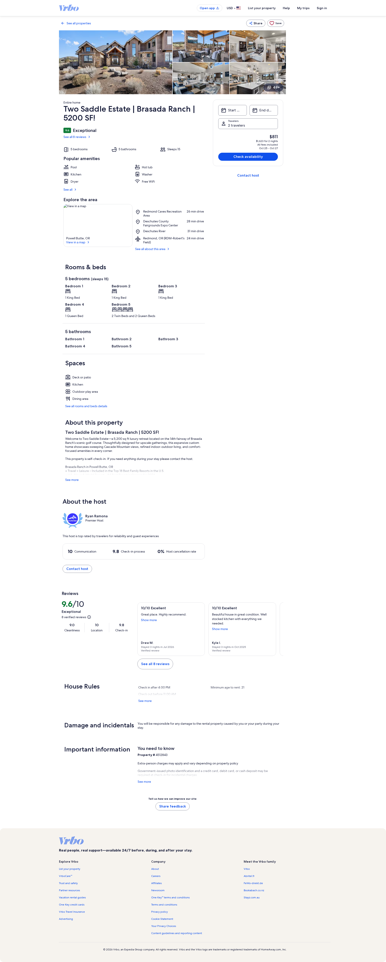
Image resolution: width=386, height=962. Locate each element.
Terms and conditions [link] (164, 904)
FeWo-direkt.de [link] (253, 883)
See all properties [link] (79, 23)
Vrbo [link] (247, 869)
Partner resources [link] (69, 890)
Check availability (248, 156)
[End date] (264, 110)
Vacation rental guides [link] (72, 897)
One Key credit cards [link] (71, 904)
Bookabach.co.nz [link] (254, 890)
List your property (262, 8)
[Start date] (232, 110)
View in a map (75, 242)
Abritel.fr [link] (249, 876)
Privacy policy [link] (159, 912)
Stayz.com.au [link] (252, 897)
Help (286, 8)
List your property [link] (69, 869)
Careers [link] (155, 876)
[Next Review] (277, 629)
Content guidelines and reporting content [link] (176, 933)
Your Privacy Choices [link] (163, 926)
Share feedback (172, 806)
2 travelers (236, 125)
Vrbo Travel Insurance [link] (72, 912)
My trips (303, 8)
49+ (276, 87)
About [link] (155, 869)
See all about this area (150, 249)
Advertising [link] (66, 919)
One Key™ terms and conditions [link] (170, 897)
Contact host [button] (77, 569)
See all (67, 190)
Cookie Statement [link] (162, 919)
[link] (275, 23)
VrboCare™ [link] (65, 876)
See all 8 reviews (74, 137)
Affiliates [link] (156, 883)
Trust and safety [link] (68, 883)
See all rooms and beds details (86, 406)
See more (72, 480)
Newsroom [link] (158, 890)
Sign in (322, 8)
